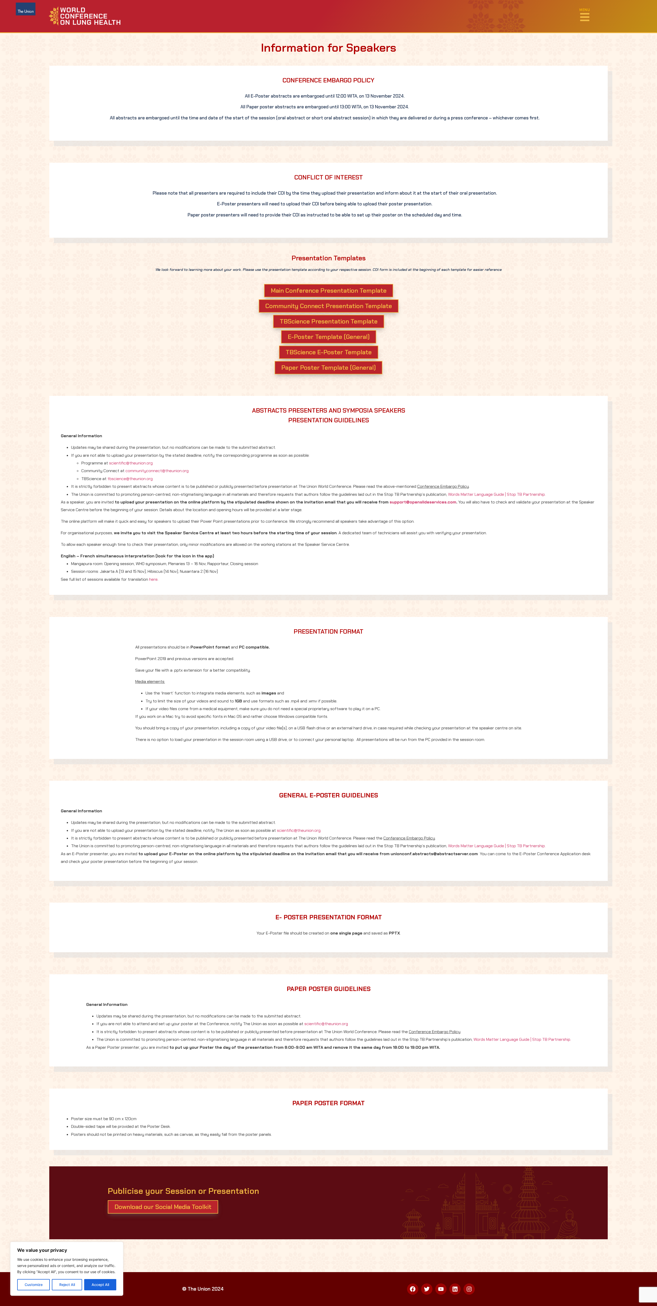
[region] (66, 1269)
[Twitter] (426, 1289)
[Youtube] (441, 1289)
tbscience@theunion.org (130, 478)
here (153, 579)
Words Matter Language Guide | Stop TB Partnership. (497, 494)
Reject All (67, 1284)
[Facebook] (412, 1289)
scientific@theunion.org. (299, 830)
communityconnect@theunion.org (157, 470)
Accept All (100, 1284)
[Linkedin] (455, 1289)
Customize (34, 1284)
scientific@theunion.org (131, 463)
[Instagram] (469, 1289)
